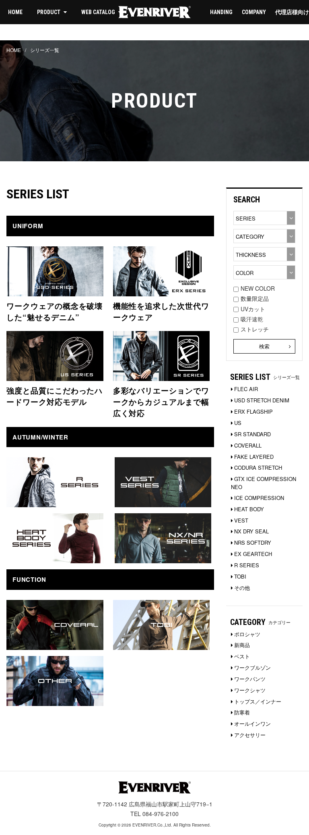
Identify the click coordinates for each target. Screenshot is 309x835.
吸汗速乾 (252, 319)
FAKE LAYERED (254, 456)
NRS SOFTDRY (252, 542)
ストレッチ (255, 329)
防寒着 (242, 712)
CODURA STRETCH (258, 467)
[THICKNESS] (264, 254)
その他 (242, 587)
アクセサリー (250, 735)
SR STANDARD (252, 434)
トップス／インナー (257, 701)
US (237, 423)
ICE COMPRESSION (259, 498)
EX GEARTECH (253, 554)
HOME (15, 12)
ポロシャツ (247, 634)
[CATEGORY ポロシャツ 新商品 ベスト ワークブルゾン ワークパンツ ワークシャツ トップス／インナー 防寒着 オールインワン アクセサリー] (264, 236)
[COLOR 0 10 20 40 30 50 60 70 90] (264, 272)
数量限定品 (255, 298)
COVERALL (248, 445)
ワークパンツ (250, 679)
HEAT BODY (249, 509)
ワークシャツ (250, 690)
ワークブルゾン (252, 667)
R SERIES (246, 565)
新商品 (242, 645)
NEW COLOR (258, 288)
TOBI (240, 576)
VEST (241, 520)
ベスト (242, 656)
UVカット (253, 309)
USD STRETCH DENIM (261, 400)
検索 (264, 346)
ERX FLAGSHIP (253, 411)
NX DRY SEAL (251, 531)
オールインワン (252, 723)
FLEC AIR (246, 389)
